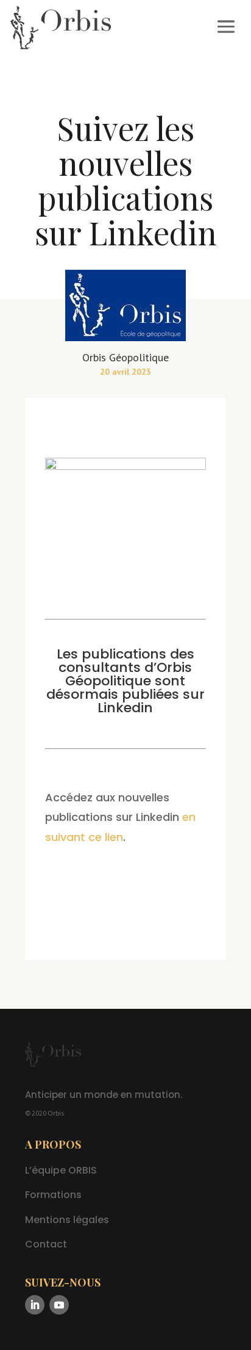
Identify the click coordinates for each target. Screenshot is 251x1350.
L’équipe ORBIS (61, 1170)
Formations (53, 1195)
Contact (46, 1244)
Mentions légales (67, 1220)
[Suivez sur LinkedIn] (34, 1305)
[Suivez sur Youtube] (59, 1305)
